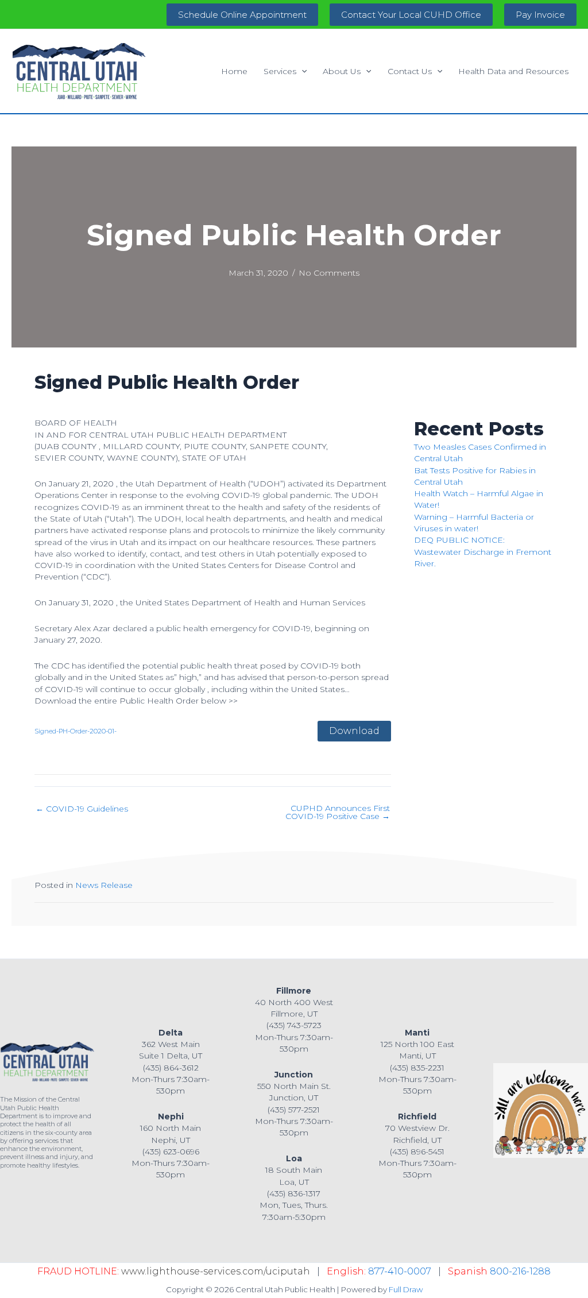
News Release (104, 885)
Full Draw (406, 1289)
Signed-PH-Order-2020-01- (75, 731)
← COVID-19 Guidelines (82, 809)
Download (354, 730)
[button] (242, 14)
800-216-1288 (520, 1271)
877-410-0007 (399, 1271)
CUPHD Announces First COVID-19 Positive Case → (337, 812)
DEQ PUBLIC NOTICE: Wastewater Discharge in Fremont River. (482, 552)
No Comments (329, 273)
